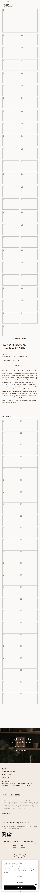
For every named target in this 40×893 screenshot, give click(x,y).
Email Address (20, 795)
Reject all (20, 877)
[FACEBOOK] (15, 856)
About (16, 841)
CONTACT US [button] (20, 365)
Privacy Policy (21, 808)
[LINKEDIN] (25, 856)
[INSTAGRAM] (20, 856)
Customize (20, 882)
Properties (28, 841)
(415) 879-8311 (6, 777)
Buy (14, 846)
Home (6, 841)
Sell (23, 846)
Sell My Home (20, 746)
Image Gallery (20, 338)
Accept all (20, 887)
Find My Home (20, 751)
